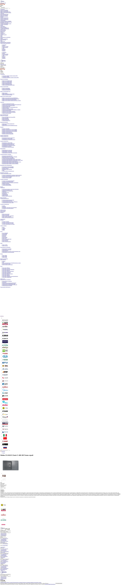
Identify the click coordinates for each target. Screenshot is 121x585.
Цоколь (1, 38)
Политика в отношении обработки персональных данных (32, 582)
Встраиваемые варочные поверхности (8, 137)
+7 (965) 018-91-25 (3, 535)
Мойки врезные (4, 93)
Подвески (2, 32)
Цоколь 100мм (4, 255)
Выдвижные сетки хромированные (6, 165)
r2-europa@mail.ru (3, 562)
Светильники (2, 26)
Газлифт (3, 205)
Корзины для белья (5, 168)
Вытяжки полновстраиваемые (7, 132)
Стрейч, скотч (2, 41)
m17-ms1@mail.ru (5, 541)
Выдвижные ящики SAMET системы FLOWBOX (10, 163)
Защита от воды (2, 29)
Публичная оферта (3, 582)
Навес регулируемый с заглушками (8, 215)
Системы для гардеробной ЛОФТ (7, 181)
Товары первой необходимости (5, 43)
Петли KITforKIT (5, 233)
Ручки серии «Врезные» (6, 270)
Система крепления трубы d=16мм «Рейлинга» (9, 201)
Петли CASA (4, 238)
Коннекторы (4, 191)
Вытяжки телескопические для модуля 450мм (9, 129)
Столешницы (2, 9)
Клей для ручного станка (6, 263)
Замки (1, 36)
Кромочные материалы (4, 122)
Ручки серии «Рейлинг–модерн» (7, 273)
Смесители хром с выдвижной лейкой (8, 105)
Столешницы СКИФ (5, 76)
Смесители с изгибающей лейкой (7, 108)
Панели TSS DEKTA (5, 118)
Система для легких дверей (6, 177)
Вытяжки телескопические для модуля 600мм (9, 131)
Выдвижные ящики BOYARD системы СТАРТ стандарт (11, 159)
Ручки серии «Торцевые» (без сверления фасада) (10, 276)
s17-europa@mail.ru (6, 551)
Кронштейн (4, 206)
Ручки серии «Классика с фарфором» (8, 269)
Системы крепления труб (4, 198)
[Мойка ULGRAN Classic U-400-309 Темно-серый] (10, 473)
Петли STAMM (4, 237)
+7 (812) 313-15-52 (3, 533)
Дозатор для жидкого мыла (6, 113)
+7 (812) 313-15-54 (3, 534)
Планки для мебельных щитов (7, 84)
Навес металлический (5, 214)
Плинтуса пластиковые (6, 88)
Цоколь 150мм (4, 257)
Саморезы (3, 228)
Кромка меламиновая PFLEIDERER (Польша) (9, 125)
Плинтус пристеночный (4, 86)
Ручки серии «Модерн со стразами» (8, 271)
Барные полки (2, 31)
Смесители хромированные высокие (8, 103)
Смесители (2, 13)
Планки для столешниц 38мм (7, 82)
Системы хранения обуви (6, 184)
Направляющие (2, 20)
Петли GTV (4, 235)
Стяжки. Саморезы (3, 34)
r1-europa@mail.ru (5, 561)
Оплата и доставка (5, 46)
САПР (3, 48)
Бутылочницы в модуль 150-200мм (8, 166)
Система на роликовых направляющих (8, 158)
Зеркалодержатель (5, 250)
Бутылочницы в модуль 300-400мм (8, 167)
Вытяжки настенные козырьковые (7, 133)
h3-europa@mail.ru (5, 568)
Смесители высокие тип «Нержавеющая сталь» (10, 107)
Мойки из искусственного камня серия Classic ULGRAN (11, 100)
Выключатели (4, 193)
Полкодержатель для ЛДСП (6, 248)
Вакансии (3, 50)
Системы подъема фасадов (4, 28)
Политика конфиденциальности (50, 584)
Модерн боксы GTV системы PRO (7, 157)
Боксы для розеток (3, 197)
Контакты (3, 56)
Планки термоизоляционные (7, 83)
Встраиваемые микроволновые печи (8, 144)
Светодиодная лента (5, 192)
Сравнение (3, 451)
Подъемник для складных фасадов (7, 208)
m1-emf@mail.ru (5, 556)
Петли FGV (4, 236)
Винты (3, 227)
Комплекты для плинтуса (6, 89)
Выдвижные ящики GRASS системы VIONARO (10, 162)
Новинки (3, 57)
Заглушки (1, 33)
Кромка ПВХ (4, 124)
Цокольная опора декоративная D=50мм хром (9, 284)
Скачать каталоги (5, 47)
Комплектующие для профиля (7, 176)
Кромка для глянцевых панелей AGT (8, 123)
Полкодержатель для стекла (6, 249)
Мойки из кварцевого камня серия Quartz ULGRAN (10, 98)
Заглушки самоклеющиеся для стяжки (8, 224)
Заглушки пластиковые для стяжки (8, 223)
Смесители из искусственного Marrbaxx (8, 111)
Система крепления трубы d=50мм (7, 202)
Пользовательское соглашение (17, 582)
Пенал (3, 170)
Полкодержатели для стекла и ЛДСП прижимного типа (11, 251)
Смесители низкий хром (6, 106)
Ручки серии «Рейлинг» (6, 275)
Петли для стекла (5, 240)
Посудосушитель (3, 30)
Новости (3, 45)
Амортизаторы (2, 219)
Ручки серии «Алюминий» (6, 272)
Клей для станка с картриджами (7, 264)
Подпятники (4, 282)
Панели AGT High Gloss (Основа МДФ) (8, 117)
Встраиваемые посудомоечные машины (8, 139)
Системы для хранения (4, 24)
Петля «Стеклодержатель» (6, 241)
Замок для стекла (5, 245)
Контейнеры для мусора (4, 22)
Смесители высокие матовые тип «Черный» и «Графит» (11, 109)
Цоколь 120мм (4, 256)
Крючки (1, 25)
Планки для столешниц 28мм (7, 81)
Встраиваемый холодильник (6, 146)
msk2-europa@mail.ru (3, 569)
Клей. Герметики (3, 39)
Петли (1, 35)
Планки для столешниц (4, 79)
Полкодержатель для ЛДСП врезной (8, 252)
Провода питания (5, 195)
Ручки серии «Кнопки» (6, 274)
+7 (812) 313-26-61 (3, 578)
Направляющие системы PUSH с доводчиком (9, 152)
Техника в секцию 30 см (4, 17)
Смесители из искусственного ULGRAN (9, 112)
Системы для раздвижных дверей (5, 23)
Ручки (1, 40)
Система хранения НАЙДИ (6, 185)
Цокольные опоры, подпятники (5, 42)
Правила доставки (9, 582)
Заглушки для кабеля (5, 221)
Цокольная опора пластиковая (7, 285)
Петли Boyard (4, 234)
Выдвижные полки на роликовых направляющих (10, 182)
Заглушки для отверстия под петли (8, 222)
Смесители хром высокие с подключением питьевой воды (11, 104)
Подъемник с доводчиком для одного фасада (9, 207)
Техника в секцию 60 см (4, 19)
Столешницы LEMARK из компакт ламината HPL (10, 77)
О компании (4, 44)
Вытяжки (1, 16)
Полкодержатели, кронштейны (5, 37)
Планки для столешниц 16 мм (7, 80)
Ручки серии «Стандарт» (6, 268)
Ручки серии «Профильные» (6, 277)
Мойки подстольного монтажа (7, 94)
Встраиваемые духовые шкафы (7, 138)
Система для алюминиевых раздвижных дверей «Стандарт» (12, 175)
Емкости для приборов (4, 258)
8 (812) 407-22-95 (3, 64)
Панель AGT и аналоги (4, 15)
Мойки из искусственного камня (5, 12)
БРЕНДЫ (2, 316)
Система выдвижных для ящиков (5, 21)
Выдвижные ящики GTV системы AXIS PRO (9, 156)
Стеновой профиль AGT (6, 120)
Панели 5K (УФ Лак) (5, 119)
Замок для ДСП (4, 244)
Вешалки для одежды (5, 183)
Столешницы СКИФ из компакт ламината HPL (10, 75)
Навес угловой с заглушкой (6, 216)
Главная (3, 452)
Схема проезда (2, 547)
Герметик (3, 261)
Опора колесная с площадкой (7, 281)
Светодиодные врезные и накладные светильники (10, 189)
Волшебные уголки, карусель (7, 169)
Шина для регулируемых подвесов (7, 217)
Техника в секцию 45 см (4, 18)
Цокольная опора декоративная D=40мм (8, 283)
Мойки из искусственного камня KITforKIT (9, 99)
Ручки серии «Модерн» (6, 267)
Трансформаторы (5, 194)
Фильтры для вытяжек (5, 128)
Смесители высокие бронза (6, 110)
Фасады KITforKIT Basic (4, 14)
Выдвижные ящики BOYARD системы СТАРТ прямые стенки (12, 160)
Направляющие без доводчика (7, 150)
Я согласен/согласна (59, 583)
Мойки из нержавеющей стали (5, 11)
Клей (3, 262)
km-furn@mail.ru (5, 545)
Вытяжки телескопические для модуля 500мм (9, 130)
